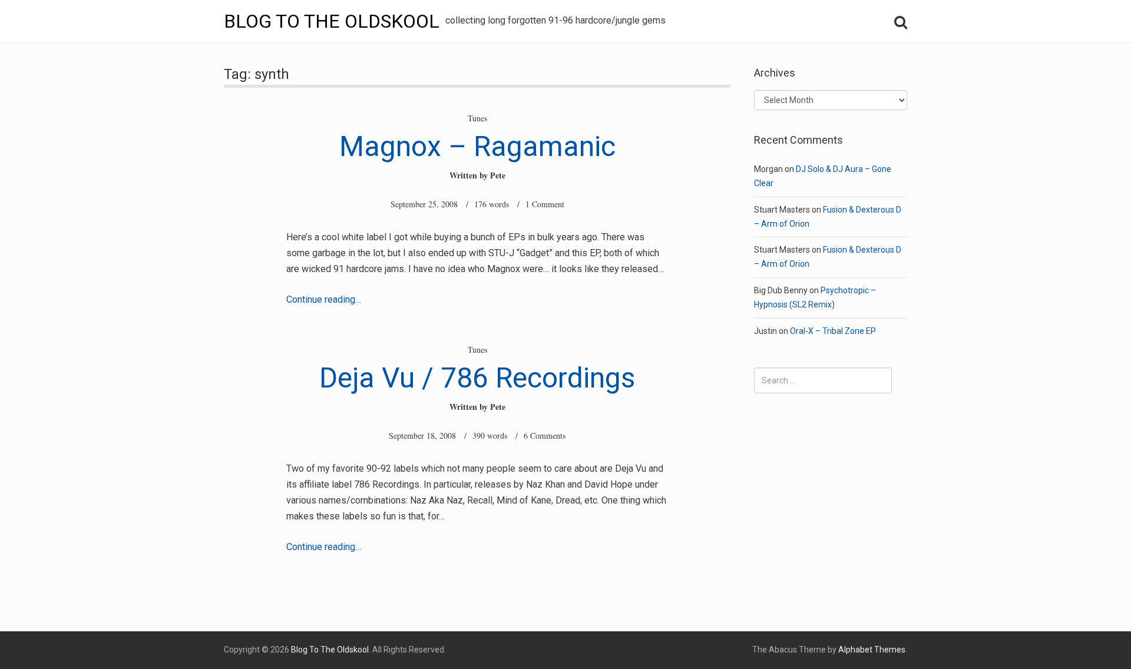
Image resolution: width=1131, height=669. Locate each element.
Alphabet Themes (871, 649)
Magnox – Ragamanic (477, 146)
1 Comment (544, 204)
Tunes (477, 118)
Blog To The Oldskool (331, 21)
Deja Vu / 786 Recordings (477, 378)
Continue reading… (323, 299)
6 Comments (545, 435)
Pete (497, 175)
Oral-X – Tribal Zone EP (833, 331)
